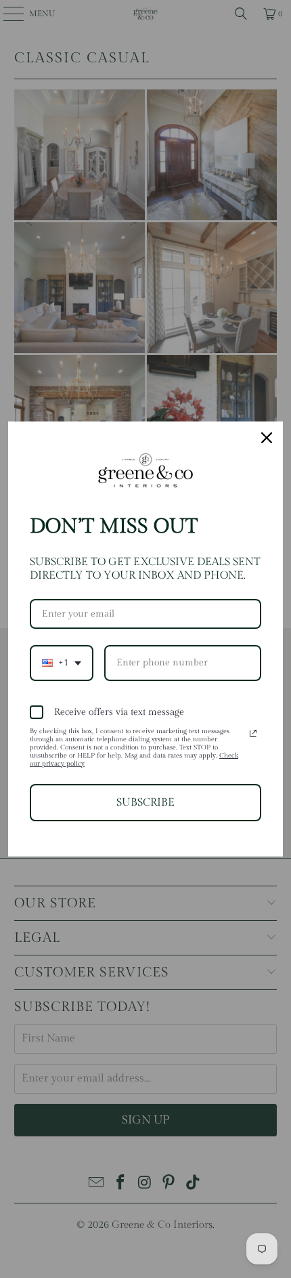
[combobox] (61, 663)
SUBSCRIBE (145, 802)
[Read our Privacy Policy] (253, 733)
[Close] (266, 437)
